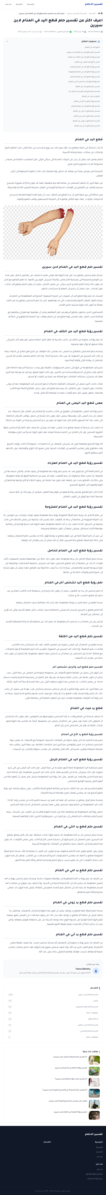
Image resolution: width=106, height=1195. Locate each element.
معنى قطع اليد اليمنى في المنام (87, 62)
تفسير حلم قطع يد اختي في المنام (86, 111)
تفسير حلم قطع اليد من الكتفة (87, 87)
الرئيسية (30, 4)
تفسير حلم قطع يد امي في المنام (87, 116)
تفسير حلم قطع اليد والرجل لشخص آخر (84, 92)
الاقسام (19, 4)
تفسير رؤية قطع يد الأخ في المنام (87, 101)
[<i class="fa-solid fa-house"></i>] (100, 13)
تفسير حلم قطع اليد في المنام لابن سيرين (83, 52)
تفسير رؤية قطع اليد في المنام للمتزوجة (84, 72)
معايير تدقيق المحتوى (94, 1174)
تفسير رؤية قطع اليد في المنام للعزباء (85, 67)
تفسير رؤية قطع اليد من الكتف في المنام (84, 57)
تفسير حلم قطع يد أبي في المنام (87, 126)
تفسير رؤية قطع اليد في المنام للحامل (85, 77)
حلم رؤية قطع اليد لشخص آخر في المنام (84, 82)
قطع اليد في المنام (92, 47)
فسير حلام (94, 4)
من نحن (8, 4)
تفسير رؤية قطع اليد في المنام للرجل (85, 106)
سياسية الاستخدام (95, 1179)
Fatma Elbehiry (94, 32)
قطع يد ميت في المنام (91, 96)
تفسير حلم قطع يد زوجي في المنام (86, 121)
